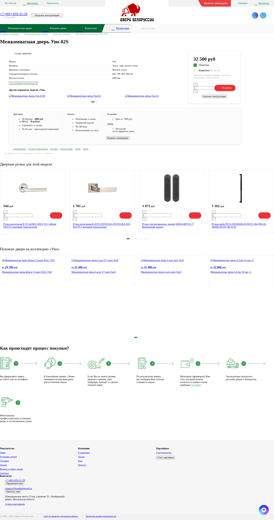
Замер (3, 452)
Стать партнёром (165, 457)
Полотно (204, 65)
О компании (84, 452)
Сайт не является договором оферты (60, 516)
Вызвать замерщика (216, 3)
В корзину (227, 88)
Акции (81, 457)
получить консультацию (214, 96)
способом (195, 385)
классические (19, 149)
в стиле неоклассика (38, 149)
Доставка (4, 461)
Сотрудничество (163, 452)
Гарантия (4, 473)
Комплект (209, 70)
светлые (54, 149)
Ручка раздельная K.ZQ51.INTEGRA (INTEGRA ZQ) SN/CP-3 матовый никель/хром (101, 225)
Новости (82, 465)
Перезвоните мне (14, 483)
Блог (80, 461)
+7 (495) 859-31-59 (13, 14)
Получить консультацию (47, 15)
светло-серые (66, 149)
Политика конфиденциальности (101, 516)
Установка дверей (8, 457)
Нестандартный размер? (23, 83)
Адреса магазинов (15, 504)
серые (77, 149)
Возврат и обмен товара (11, 469)
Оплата (3, 465)
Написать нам (13, 491)
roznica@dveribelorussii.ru (18, 488)
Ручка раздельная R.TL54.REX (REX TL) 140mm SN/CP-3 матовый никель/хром (29, 225)
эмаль (85, 149)
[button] (93, 102)
